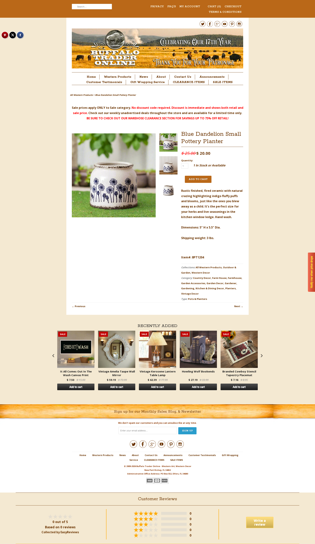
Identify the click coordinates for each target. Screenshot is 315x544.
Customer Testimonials (104, 82)
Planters (230, 288)
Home (91, 77)
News (143, 77)
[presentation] (53, 355)
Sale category (120, 108)
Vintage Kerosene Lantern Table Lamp (158, 373)
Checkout (233, 6)
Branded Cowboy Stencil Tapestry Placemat (239, 373)
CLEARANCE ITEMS (189, 82)
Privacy (157, 6)
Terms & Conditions (225, 12)
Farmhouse (235, 278)
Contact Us (182, 77)
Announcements (212, 77)
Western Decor (201, 272)
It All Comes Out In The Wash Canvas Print (76, 373)
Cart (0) (214, 6)
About (161, 77)
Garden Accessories (193, 283)
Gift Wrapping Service (147, 82)
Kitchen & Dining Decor (210, 288)
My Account (189, 6)
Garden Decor (215, 283)
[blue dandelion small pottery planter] (168, 143)
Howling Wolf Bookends (198, 371)
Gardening (187, 288)
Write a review (260, 522)
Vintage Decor (190, 293)
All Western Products (209, 267)
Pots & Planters (197, 299)
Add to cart (75, 386)
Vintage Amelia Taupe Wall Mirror (116, 373)
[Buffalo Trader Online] (157, 49)
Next (237, 306)
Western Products (117, 77)
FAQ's (171, 6)
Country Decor (202, 278)
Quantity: (187, 160)
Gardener (230, 283)
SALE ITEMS (223, 82)
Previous (80, 306)
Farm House (219, 278)
